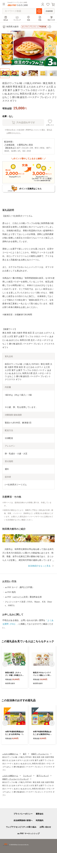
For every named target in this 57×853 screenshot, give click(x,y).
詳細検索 (49, 11)
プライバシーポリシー (23, 814)
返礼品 (6, 20)
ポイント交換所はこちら (30, 188)
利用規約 (39, 820)
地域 (28, 20)
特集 (39, 20)
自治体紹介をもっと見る (39, 566)
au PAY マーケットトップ (28, 833)
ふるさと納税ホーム (10, 754)
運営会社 (39, 814)
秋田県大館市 (12, 27)
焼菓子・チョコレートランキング (15, 779)
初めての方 (51, 20)
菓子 (24, 754)
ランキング (17, 20)
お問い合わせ (45, 827)
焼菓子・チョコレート (40, 754)
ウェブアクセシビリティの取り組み (21, 827)
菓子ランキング (43, 776)
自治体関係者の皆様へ (23, 820)
